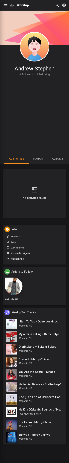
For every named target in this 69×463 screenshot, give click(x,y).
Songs (38, 158)
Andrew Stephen (34, 68)
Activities (16, 158)
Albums (58, 158)
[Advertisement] (34, 112)
